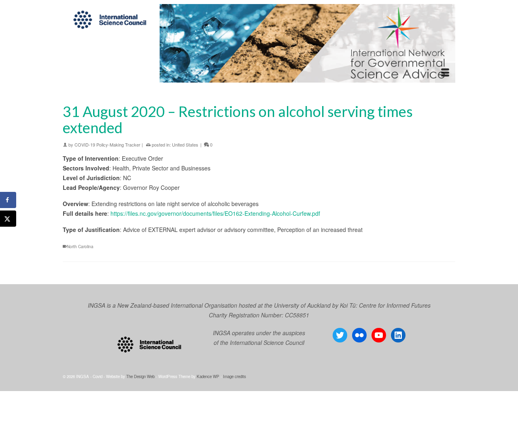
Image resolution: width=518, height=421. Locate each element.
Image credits (234, 376)
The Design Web (140, 376)
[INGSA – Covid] (259, 43)
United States (185, 144)
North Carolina (80, 246)
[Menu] (445, 73)
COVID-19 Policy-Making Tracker (107, 144)
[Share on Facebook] (8, 200)
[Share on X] (8, 218)
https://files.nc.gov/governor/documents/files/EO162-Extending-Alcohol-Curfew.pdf (215, 213)
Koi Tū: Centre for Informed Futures (385, 305)
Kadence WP (208, 376)
